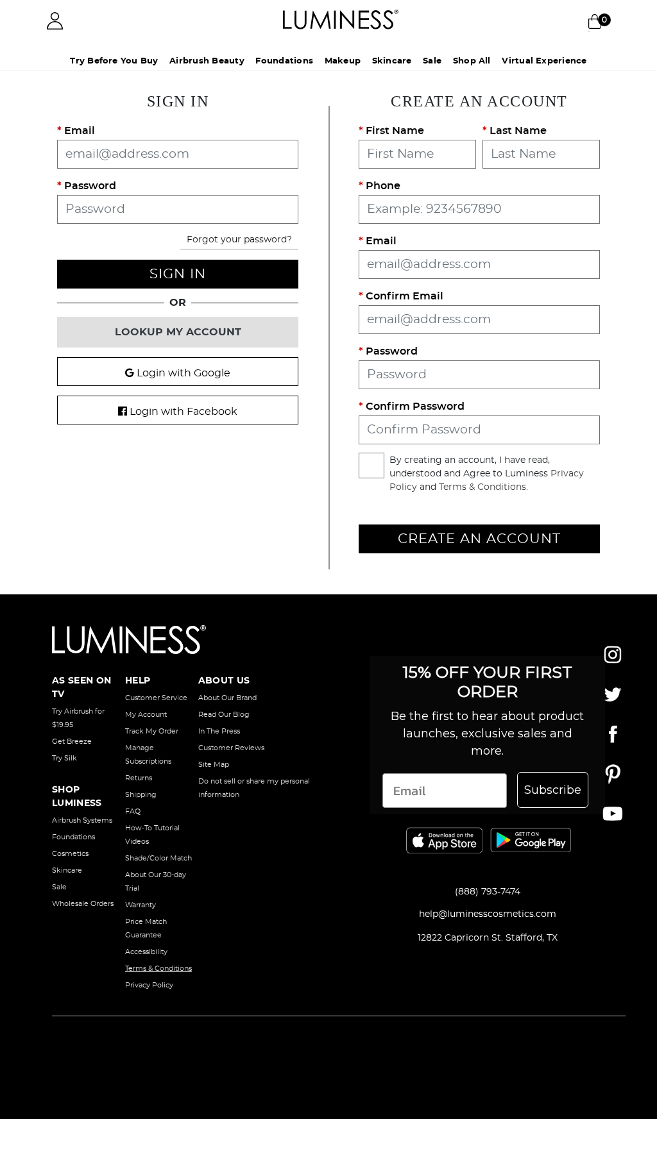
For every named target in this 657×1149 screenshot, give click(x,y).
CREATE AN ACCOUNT (479, 539)
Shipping (141, 794)
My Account (146, 714)
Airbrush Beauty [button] (183, 61)
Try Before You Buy (77, 61)
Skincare (67, 870)
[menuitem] (184, 62)
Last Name (517, 131)
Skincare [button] (396, 61)
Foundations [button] (271, 61)
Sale (451, 61)
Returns (138, 778)
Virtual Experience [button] (587, 61)
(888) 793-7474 (487, 891)
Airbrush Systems (82, 820)
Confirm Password (414, 406)
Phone (381, 186)
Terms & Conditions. (483, 487)
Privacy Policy (149, 985)
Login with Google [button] (182, 373)
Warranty (140, 905)
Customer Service (156, 697)
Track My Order (151, 731)
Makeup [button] (337, 61)
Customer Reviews (231, 747)
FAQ (133, 811)
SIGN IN (177, 274)
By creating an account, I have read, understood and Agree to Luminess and (486, 474)
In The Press (219, 731)
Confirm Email (403, 296)
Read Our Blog (224, 714)
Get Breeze (72, 741)
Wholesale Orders (83, 903)
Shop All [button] (505, 61)
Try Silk (64, 758)
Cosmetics (70, 853)
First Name (393, 131)
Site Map (213, 764)
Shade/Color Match (158, 858)
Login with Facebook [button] (182, 412)
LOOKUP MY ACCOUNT (178, 332)
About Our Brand (227, 697)
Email (78, 131)
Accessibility (146, 951)
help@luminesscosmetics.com (487, 914)
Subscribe (552, 790)
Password (89, 186)
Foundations (73, 837)
